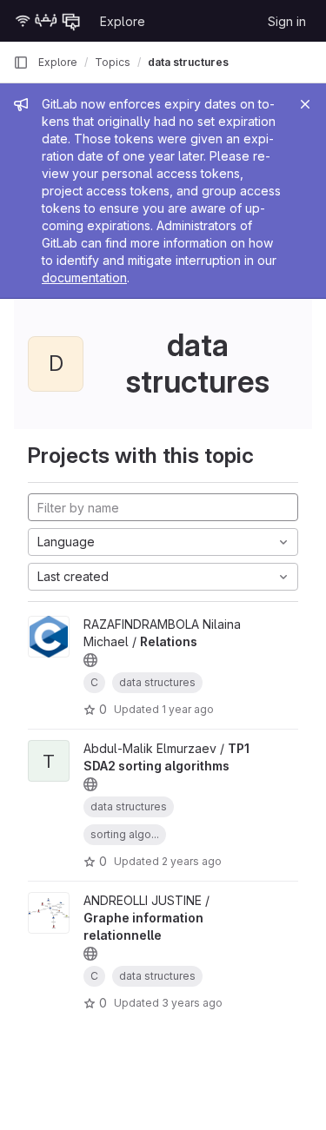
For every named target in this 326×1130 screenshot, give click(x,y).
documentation (84, 277)
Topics (112, 62)
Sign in (287, 21)
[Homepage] (48, 21)
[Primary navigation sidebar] (21, 62)
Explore (122, 21)
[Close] (305, 104)
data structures (188, 62)
